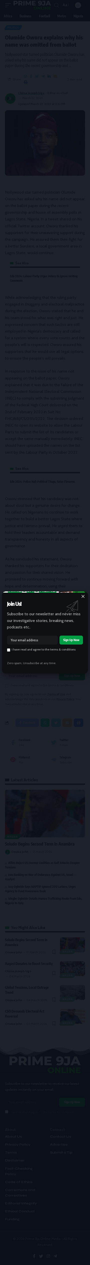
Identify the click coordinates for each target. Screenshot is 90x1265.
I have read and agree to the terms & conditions (44, 649)
